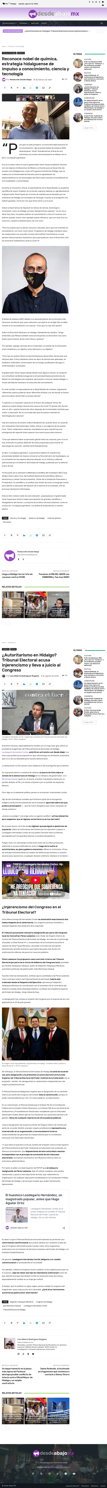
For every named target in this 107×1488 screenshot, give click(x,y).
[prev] (98, 31)
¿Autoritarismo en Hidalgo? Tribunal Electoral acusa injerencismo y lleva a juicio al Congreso (58, 612)
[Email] (43, 88)
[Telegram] (102, 2)
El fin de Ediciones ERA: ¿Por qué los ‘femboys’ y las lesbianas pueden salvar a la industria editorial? (13, 612)
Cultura (12, 606)
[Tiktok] (99, 2)
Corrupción (89, 98)
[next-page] (8, 623)
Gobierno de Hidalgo (37, 518)
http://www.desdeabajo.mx (27, 554)
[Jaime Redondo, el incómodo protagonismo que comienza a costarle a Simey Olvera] (36, 604)
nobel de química (54, 518)
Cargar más (88, 128)
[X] (11, 88)
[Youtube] (102, 5)
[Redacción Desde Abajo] (4, 79)
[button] (101, 23)
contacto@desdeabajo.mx (59, 1467)
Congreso (88, 113)
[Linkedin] (24, 88)
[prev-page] (3, 623)
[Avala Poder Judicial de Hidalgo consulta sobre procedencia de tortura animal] (78, 117)
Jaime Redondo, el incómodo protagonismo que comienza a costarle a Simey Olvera (35, 613)
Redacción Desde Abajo (20, 79)
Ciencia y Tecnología (16, 46)
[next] (102, 31)
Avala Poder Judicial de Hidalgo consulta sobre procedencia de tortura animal (93, 118)
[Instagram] (96, 2)
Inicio (4, 46)
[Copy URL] (49, 88)
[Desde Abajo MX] (54, 13)
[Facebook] (89, 2)
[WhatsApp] (30, 88)
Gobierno (21, 53)
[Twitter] (92, 2)
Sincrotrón (7, 522)
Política (35, 608)
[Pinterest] (17, 88)
